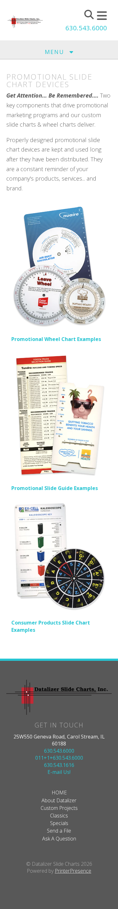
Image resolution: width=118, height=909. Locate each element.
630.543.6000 (86, 28)
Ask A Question (59, 838)
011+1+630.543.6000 (59, 757)
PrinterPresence (73, 870)
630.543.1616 (59, 765)
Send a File (59, 830)
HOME (59, 792)
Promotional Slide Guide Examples (54, 488)
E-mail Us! (59, 771)
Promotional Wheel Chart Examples (56, 339)
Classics (59, 815)
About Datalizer (59, 800)
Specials (59, 823)
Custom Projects (59, 807)
